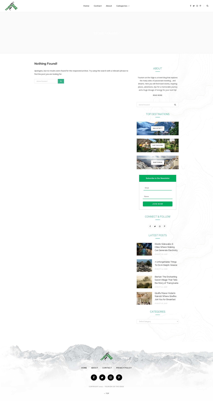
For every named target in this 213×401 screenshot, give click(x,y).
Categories (121, 6)
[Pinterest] (119, 377)
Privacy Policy (124, 368)
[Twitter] (102, 377)
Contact (98, 6)
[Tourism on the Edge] (11, 6)
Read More (157, 95)
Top (107, 393)
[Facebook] (94, 377)
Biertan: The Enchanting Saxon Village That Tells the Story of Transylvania (166, 280)
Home (86, 6)
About (109, 6)
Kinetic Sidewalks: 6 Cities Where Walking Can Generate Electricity (166, 247)
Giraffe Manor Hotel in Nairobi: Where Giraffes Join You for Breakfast (166, 296)
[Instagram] (111, 377)
